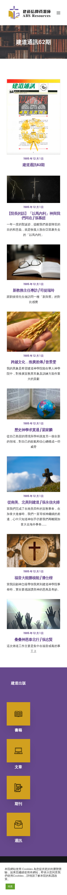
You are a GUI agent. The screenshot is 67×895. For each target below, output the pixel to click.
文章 (18, 767)
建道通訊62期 (33, 164)
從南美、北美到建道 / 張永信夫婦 (33, 502)
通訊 (18, 840)
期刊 (18, 803)
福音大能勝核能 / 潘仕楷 (33, 577)
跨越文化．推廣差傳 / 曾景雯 (33, 362)
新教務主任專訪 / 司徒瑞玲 (33, 290)
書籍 (18, 730)
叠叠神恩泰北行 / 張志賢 (33, 639)
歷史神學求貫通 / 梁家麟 (33, 429)
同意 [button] (10, 886)
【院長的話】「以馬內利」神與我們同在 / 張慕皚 (33, 216)
